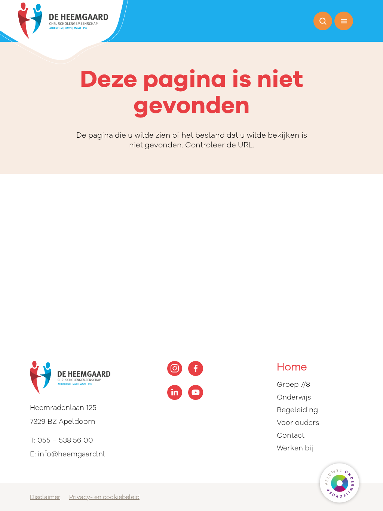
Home (292, 367)
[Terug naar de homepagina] (64, 32)
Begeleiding (297, 410)
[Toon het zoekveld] (322, 21)
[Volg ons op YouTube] (195, 392)
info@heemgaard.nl (71, 454)
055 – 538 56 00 (65, 440)
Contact (290, 435)
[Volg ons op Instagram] (174, 368)
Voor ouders (298, 423)
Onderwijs (294, 397)
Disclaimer (45, 497)
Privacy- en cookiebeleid (104, 497)
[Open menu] (343, 21)
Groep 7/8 (293, 384)
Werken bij (295, 448)
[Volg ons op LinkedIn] (174, 392)
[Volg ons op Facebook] (195, 368)
